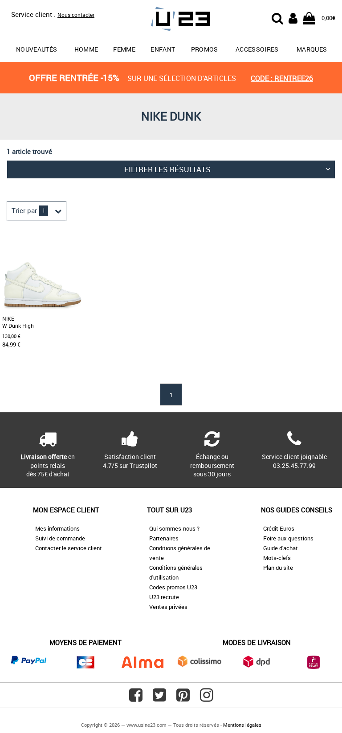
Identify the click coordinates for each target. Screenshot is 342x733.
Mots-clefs (277, 558)
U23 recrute (164, 597)
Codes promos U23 (173, 587)
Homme (86, 49)
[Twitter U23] (159, 698)
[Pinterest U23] (183, 698)
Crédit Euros (278, 528)
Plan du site (278, 568)
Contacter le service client (68, 548)
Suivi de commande (60, 538)
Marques (312, 49)
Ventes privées (168, 607)
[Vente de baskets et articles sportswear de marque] (171, 20)
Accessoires (257, 49)
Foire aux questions (288, 538)
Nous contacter (75, 14)
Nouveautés (36, 49)
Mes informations (57, 528)
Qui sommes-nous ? (174, 528)
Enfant (163, 49)
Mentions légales (242, 724)
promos (204, 49)
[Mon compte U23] (293, 17)
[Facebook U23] (136, 698)
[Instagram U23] (206, 698)
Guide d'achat (280, 548)
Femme (124, 49)
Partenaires (164, 538)
